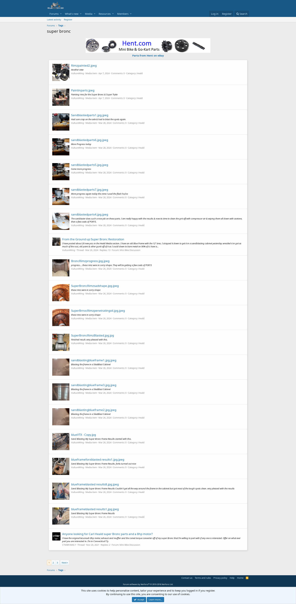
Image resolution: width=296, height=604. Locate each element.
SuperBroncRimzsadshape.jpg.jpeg (95, 286)
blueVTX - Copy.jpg (83, 435)
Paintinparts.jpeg (82, 90)
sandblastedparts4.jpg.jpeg (89, 214)
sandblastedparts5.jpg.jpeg (89, 165)
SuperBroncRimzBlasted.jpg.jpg (92, 335)
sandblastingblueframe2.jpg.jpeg (93, 410)
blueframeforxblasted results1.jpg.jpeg (97, 459)
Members (122, 13)
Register (68, 19)
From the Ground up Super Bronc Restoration (93, 239)
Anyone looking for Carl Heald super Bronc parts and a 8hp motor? (107, 534)
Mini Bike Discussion (130, 250)
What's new (71, 13)
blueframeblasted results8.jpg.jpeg (95, 484)
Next (64, 562)
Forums (54, 13)
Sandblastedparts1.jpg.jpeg (89, 115)
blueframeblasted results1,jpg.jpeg (95, 509)
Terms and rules (203, 577)
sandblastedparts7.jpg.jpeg (89, 190)
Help (232, 577)
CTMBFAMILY (69, 544)
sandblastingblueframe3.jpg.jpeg (93, 385)
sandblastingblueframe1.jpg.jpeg (93, 360)
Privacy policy (220, 577)
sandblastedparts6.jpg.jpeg (89, 140)
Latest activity (54, 19)
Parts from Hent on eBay (148, 55)
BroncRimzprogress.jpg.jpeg (90, 261)
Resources (105, 13)
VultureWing (77, 73)
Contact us (186, 577)
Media (88, 13)
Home (240, 577)
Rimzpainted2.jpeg (84, 65)
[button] (61, 14)
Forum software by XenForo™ (148, 584)
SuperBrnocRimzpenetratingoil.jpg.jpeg (98, 311)
